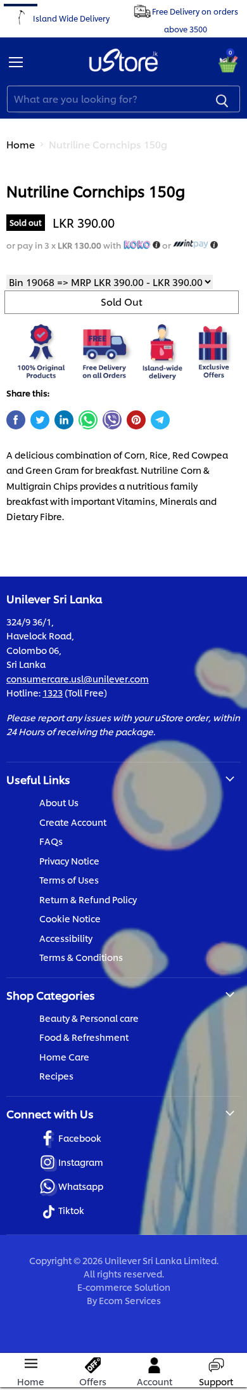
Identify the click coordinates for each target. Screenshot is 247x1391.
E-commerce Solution (123, 1287)
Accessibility (65, 938)
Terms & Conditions (81, 957)
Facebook (79, 1138)
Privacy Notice (69, 860)
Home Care (64, 1056)
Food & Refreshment (84, 1037)
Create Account (72, 822)
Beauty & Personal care (89, 1018)
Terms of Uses (69, 879)
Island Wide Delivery (71, 17)
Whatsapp (80, 1186)
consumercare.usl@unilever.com (77, 678)
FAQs (51, 841)
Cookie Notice (70, 918)
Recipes (56, 1075)
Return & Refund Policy (88, 899)
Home (20, 144)
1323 (52, 692)
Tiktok (71, 1210)
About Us (59, 802)
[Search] (222, 99)
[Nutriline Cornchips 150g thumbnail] (27, 192)
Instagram (80, 1162)
